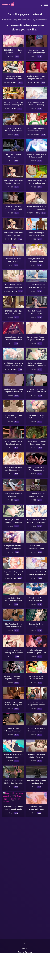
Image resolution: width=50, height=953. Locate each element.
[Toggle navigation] (46, 4)
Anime (25, 948)
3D (25, 944)
